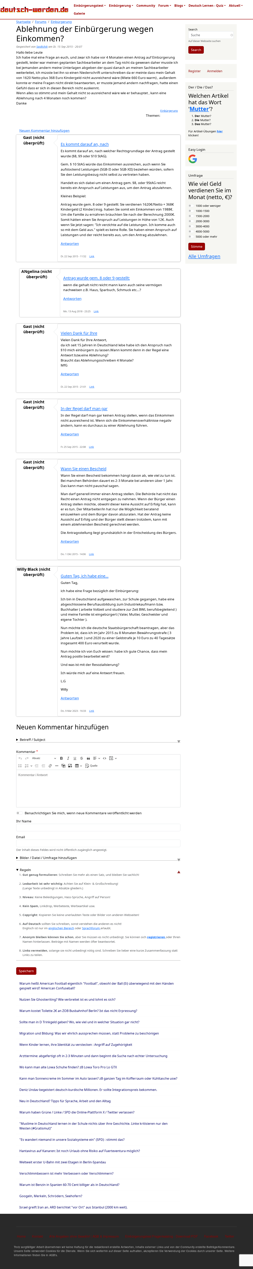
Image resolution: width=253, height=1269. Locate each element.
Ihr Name (23, 821)
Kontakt (37, 1236)
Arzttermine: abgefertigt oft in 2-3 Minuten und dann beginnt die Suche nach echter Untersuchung (93, 1056)
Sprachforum (91, 928)
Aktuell (234, 5)
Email (20, 837)
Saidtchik (42, 46)
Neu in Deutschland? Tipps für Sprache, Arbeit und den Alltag (65, 1101)
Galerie (79, 13)
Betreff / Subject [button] (32, 739)
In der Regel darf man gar (84, 408)
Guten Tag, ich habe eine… (85, 576)
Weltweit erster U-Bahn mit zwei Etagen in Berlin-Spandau (62, 1162)
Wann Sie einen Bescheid (83, 468)
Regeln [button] (25, 870)
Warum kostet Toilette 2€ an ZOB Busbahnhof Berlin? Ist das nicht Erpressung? (78, 1011)
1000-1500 (202, 211)
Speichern (26, 971)
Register (194, 71)
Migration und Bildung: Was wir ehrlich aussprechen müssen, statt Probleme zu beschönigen (89, 1033)
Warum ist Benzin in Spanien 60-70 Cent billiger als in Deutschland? (69, 1185)
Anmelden (214, 71)
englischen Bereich (61, 928)
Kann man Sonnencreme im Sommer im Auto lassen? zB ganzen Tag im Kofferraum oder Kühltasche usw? (98, 1078)
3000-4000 (202, 226)
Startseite (23, 22)
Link (91, 256)
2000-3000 (202, 221)
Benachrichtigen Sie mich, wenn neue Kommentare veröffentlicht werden (83, 813)
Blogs (178, 5)
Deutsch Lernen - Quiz (206, 5)
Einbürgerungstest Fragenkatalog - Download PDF (161, 1236)
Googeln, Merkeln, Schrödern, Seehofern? (50, 1196)
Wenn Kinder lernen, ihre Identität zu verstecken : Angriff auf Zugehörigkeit (75, 1044)
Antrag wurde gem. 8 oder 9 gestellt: (96, 278)
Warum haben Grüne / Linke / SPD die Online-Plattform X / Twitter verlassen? (76, 1112)
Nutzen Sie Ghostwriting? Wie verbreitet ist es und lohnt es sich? (67, 999)
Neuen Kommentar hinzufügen (44, 130)
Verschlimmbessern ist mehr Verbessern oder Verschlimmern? (66, 1173)
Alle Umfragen (204, 256)
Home (21, 1236)
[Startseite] (34, 9)
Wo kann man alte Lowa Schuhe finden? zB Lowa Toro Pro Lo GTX (68, 1067)
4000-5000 (202, 231)
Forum (163, 5)
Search (192, 29)
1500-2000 (202, 216)
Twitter (229, 1236)
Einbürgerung (120, 5)
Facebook (211, 1236)
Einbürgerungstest (88, 5)
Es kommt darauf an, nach (85, 144)
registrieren (156, 937)
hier (220, 131)
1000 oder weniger (208, 206)
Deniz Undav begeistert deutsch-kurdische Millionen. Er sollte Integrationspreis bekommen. (88, 1090)
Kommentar (25, 751)
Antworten (70, 243)
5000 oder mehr (206, 236)
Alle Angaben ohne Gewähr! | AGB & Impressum (84, 1236)
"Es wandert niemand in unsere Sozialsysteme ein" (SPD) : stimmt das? (72, 1139)
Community (145, 5)
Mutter (199, 109)
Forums (40, 22)
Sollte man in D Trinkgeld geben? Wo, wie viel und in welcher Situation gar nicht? (79, 1022)
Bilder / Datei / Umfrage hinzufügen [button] (48, 857)
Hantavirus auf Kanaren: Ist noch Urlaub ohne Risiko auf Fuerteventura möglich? (79, 1151)
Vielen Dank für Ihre (79, 333)
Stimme (196, 246)
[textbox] (98, 788)
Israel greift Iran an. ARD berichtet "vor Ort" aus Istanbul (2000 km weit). (73, 1207)
